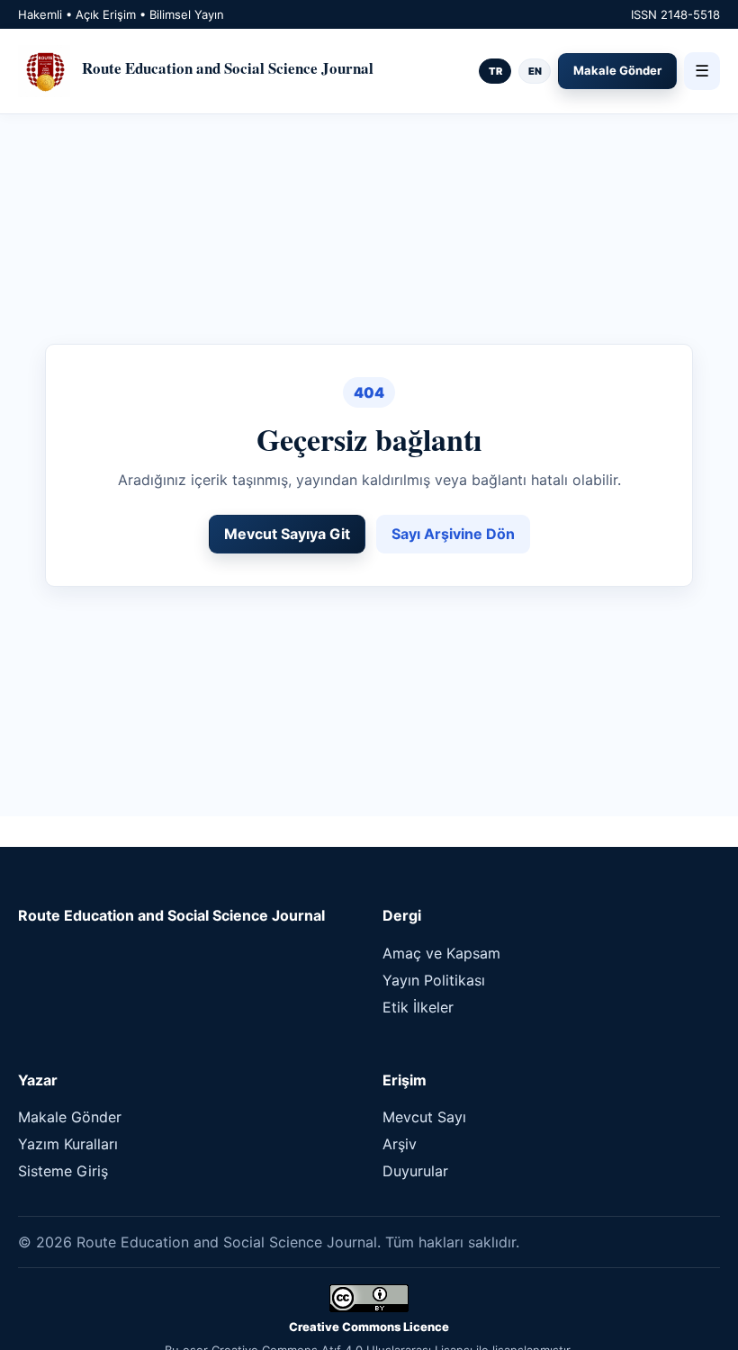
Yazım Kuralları (68, 1144)
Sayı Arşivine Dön (453, 534)
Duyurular (415, 1171)
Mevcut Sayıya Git (287, 534)
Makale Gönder (617, 70)
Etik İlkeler (418, 1007)
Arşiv (399, 1144)
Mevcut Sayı (424, 1117)
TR (495, 71)
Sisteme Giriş (63, 1171)
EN (535, 71)
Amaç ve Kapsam (441, 953)
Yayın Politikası (433, 980)
